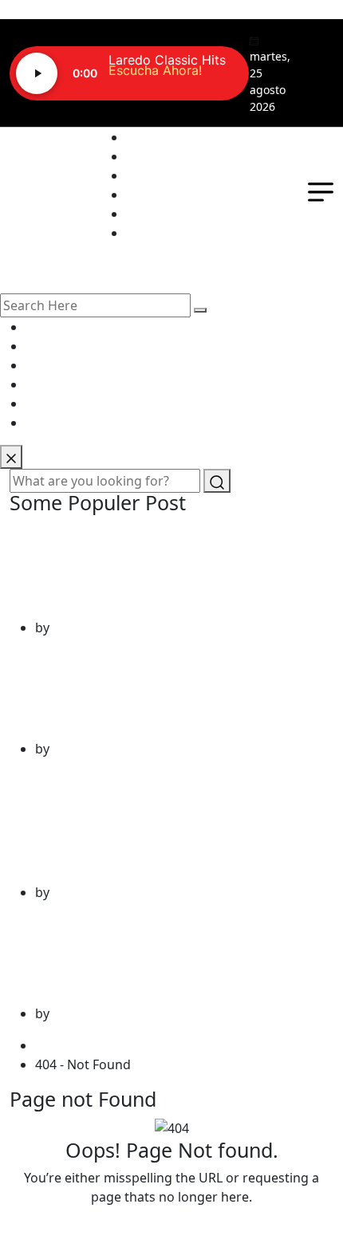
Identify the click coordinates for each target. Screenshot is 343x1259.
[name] (11, 457)
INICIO (146, 137)
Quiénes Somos (173, 156)
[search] (200, 310)
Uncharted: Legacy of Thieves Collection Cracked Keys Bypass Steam (145, 823)
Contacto (153, 213)
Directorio (156, 194)
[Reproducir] (36, 73)
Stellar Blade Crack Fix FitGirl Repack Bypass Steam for (167, 691)
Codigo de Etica (172, 233)
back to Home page (171, 1228)
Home (56, 1045)
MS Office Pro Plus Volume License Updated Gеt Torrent (159, 956)
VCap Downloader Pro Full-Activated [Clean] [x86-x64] (165, 570)
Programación (169, 175)
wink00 (74, 627)
